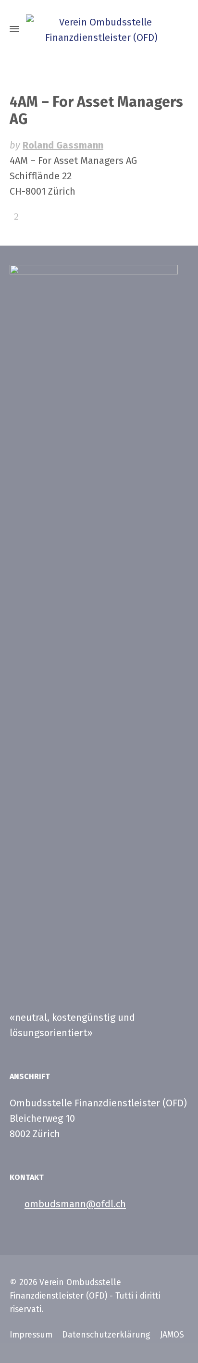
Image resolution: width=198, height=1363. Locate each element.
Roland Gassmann (63, 145)
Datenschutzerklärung (106, 1335)
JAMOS (172, 1335)
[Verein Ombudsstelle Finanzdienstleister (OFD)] (99, 28)
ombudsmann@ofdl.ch (75, 1204)
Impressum (31, 1335)
